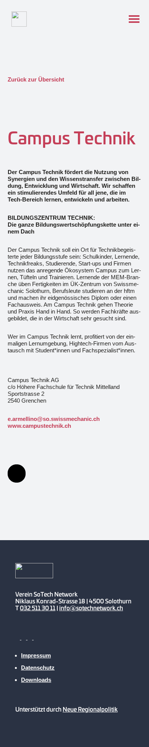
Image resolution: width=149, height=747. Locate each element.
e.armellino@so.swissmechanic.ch (54, 419)
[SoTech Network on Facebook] (24, 637)
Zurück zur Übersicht (36, 79)
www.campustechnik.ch (39, 425)
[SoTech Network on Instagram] (31, 637)
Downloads (36, 680)
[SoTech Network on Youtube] (18, 637)
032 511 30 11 (37, 608)
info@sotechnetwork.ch (91, 608)
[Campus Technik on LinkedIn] (17, 473)
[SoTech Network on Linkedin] (36, 637)
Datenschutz (38, 667)
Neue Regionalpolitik (90, 709)
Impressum (36, 655)
